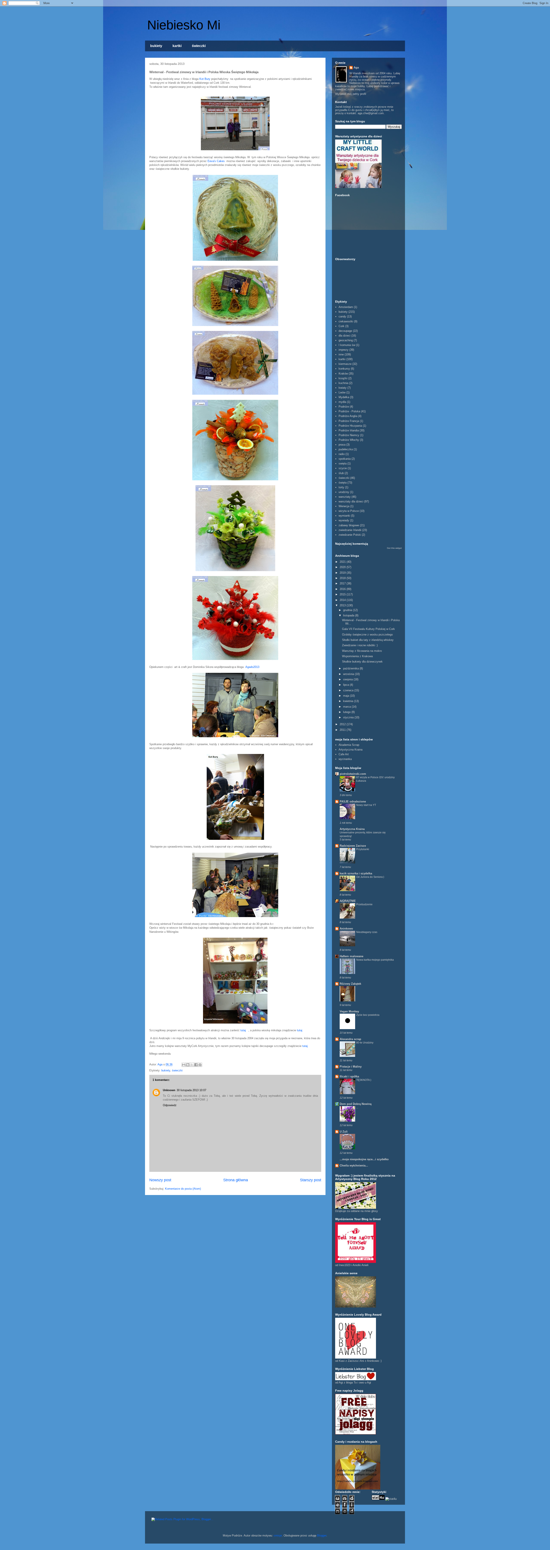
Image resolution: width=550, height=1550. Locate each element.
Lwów (342, 392)
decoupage (345, 330)
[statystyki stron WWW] (378, 1498)
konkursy (344, 368)
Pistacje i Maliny (351, 1066)
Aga (356, 67)
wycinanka (345, 759)
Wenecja (344, 506)
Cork (341, 326)
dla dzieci (344, 335)
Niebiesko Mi (183, 25)
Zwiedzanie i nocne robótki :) (360, 645)
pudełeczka (346, 449)
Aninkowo (346, 928)
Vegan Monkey (349, 1011)
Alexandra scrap (350, 1039)
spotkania (345, 458)
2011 (343, 729)
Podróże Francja (349, 421)
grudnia (348, 610)
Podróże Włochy (349, 439)
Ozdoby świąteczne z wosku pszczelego (367, 634)
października (351, 668)
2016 (343, 589)
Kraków (343, 373)
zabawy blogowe (349, 525)
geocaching (346, 340)
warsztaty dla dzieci (351, 501)
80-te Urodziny (364, 1042)
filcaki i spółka (349, 1076)
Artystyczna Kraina (350, 749)
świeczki (199, 46)
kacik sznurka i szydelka (356, 873)
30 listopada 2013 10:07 (191, 1090)
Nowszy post (160, 1180)
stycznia (348, 717)
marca (347, 706)
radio (342, 454)
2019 (343, 572)
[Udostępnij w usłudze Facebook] (196, 1065)
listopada (349, 615)
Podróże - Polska (349, 411)
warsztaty (345, 496)
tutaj (244, 1030)
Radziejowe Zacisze (353, 845)
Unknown (169, 1090)
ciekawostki (346, 321)
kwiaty (343, 387)
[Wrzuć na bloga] (188, 1065)
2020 (343, 567)
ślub (341, 473)
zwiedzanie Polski (350, 534)
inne (341, 354)
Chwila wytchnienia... (354, 1165)
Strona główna (235, 1180)
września (349, 674)
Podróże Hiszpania (350, 425)
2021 (343, 561)
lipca (346, 684)
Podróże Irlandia (349, 430)
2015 (343, 594)
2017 (343, 583)
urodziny (344, 492)
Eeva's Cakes (217, 161)
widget (398, 548)
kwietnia (348, 701)
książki (343, 378)
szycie (343, 468)
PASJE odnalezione (353, 801)
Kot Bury (204, 78)
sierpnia (348, 679)
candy (342, 316)
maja (346, 695)
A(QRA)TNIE (348, 900)
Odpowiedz (170, 1105)
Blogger (321, 1535)
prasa (342, 444)
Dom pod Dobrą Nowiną (355, 1104)
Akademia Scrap (349, 744)
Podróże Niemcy (349, 435)
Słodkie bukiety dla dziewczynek (362, 661)
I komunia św (347, 345)
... (357, 1107)
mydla (342, 401)
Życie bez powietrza (367, 1014)
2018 (343, 578)
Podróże (344, 406)
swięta (343, 463)
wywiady (344, 520)
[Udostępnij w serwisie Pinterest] (200, 1065)
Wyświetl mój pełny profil (350, 94)
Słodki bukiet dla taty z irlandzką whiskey (368, 640)
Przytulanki (362, 849)
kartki (177, 46)
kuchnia (343, 383)
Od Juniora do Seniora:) (370, 876)
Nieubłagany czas (366, 932)
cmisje (278, 1535)
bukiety (156, 46)
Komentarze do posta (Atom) (183, 1188)
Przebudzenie (364, 904)
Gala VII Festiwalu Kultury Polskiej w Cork (368, 629)
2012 (343, 724)
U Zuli (344, 1131)
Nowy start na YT (366, 805)
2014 (343, 600)
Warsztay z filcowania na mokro (362, 650)
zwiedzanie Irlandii (350, 530)
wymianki (344, 515)
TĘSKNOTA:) (363, 1079)
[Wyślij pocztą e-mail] (184, 1065)
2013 (343, 605)
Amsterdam (346, 307)
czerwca (348, 690)
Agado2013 (252, 667)
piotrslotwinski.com (353, 773)
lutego (347, 712)
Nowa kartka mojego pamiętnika (375, 959)
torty (341, 487)
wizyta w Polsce (349, 511)
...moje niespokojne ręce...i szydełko (364, 1159)
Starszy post (310, 1180)
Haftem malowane (351, 956)
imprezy (343, 349)
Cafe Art (344, 754)
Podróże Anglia (348, 416)
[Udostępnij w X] (192, 1065)
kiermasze (345, 364)
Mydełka (344, 397)
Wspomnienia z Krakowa (357, 656)
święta (343, 482)
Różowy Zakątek (350, 983)
